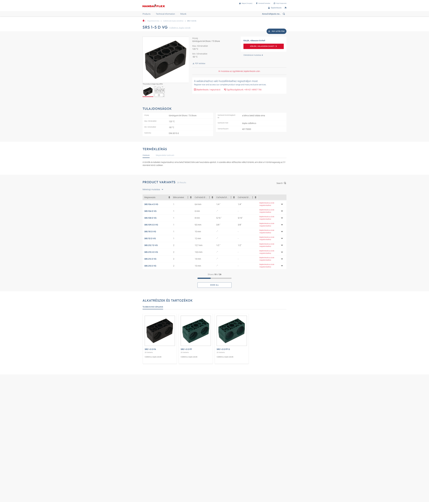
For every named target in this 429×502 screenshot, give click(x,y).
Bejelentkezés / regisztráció (208, 89)
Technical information (165, 14)
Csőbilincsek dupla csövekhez (173, 21)
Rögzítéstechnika (153, 21)
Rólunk (183, 14)
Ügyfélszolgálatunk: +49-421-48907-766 (244, 89)
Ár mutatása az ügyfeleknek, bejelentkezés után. (239, 71)
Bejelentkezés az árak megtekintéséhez (266, 204)
